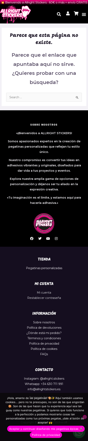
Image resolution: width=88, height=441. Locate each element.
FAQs (44, 354)
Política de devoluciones (44, 327)
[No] (85, 417)
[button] (83, 14)
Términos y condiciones (44, 338)
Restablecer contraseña (44, 298)
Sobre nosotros (44, 322)
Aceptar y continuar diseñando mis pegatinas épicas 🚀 (46, 428)
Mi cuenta (44, 292)
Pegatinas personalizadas (44, 268)
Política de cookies (44, 349)
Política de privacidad (44, 343)
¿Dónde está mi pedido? (44, 333)
